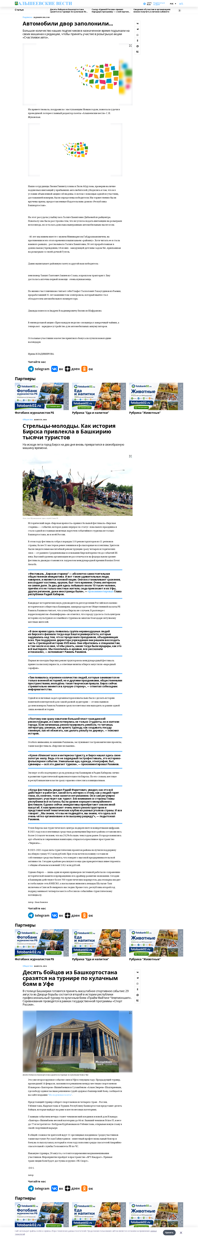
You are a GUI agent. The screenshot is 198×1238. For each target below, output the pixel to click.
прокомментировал (100, 591)
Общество (28, 966)
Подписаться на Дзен (159, 3)
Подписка (27, 17)
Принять (169, 1232)
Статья (19, 9)
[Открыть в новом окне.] (39, 369)
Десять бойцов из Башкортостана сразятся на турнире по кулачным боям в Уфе (69, 10)
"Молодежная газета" (60, 1094)
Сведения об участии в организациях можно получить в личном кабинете (151, 10)
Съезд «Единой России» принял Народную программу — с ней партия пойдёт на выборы (110, 10)
